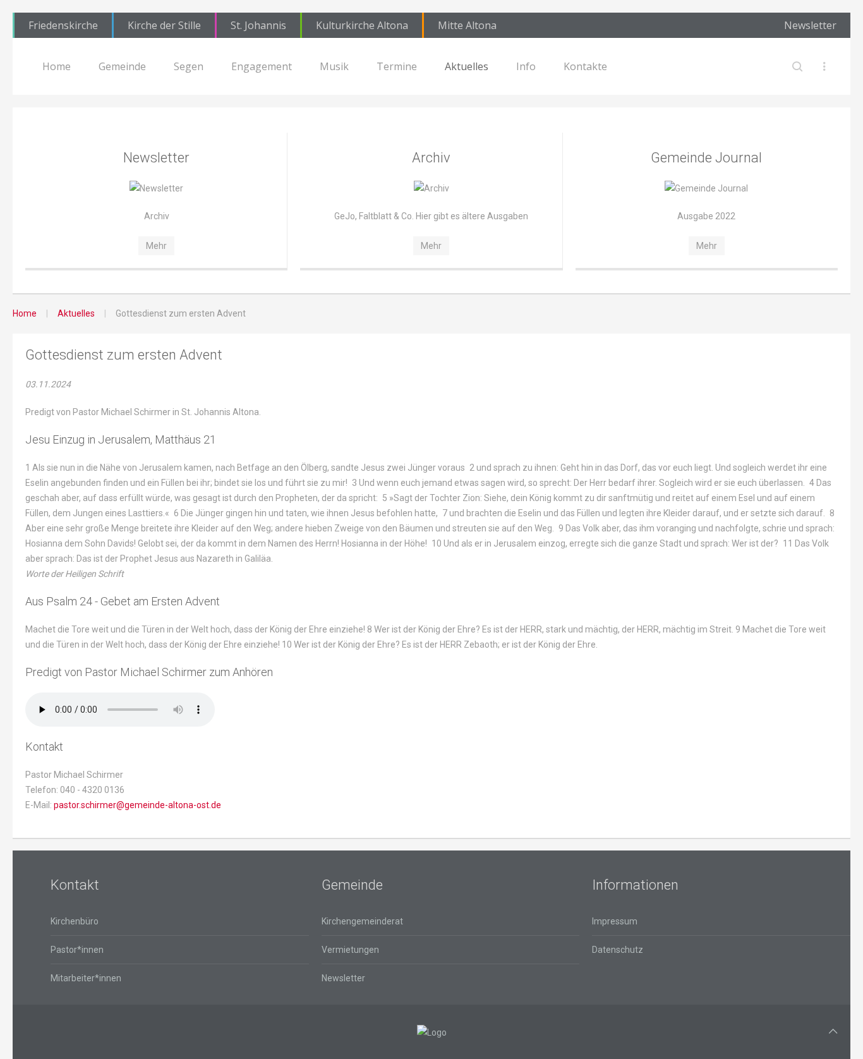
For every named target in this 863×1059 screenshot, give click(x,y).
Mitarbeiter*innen (86, 978)
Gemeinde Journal (706, 158)
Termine (397, 66)
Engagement (261, 66)
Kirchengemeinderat (362, 921)
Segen (188, 66)
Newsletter (810, 25)
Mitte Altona (467, 25)
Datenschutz (617, 950)
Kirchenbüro (75, 921)
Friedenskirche (63, 25)
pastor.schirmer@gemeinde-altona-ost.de (137, 805)
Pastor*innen (77, 950)
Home (56, 66)
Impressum (614, 921)
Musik (334, 66)
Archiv (431, 158)
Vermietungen (350, 950)
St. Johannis (258, 25)
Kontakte (585, 66)
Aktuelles (466, 66)
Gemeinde (122, 66)
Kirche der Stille (164, 25)
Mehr (156, 246)
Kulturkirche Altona (362, 25)
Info (526, 66)
